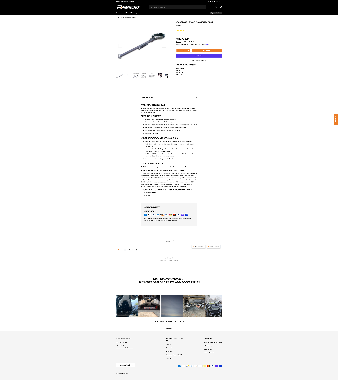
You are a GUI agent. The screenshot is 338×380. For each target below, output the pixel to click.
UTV (131, 13)
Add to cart (206, 50)
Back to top (169, 328)
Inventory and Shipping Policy (213, 342)
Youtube (168, 358)
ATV (126, 13)
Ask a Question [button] (199, 246)
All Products (180, 68)
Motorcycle (119, 13)
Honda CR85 (180, 72)
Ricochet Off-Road (124, 373)
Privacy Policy (208, 349)
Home (117, 17)
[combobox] (177, 7)
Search (168, 344)
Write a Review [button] (214, 246)
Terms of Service (209, 353)
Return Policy (208, 346)
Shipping (178, 42)
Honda (178, 70)
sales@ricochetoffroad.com (124, 348)
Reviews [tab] (120, 250)
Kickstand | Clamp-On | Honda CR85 (128, 17)
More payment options (199, 60)
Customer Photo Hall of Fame (175, 355)
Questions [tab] (132, 250)
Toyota (137, 13)
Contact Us (169, 348)
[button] (221, 7)
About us (169, 351)
